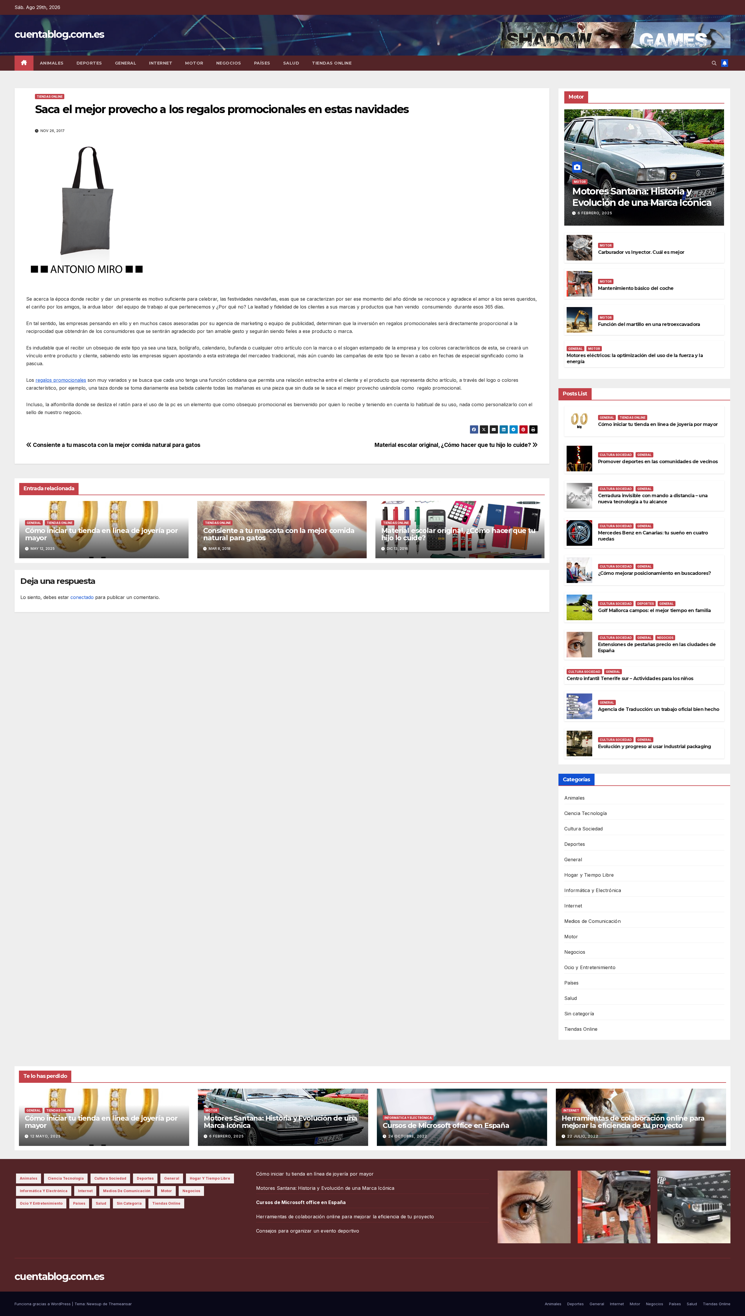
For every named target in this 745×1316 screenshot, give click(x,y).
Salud (291, 63)
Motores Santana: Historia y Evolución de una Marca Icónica (641, 197)
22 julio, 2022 (582, 1136)
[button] (714, 63)
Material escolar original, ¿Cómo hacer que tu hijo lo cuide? (453, 444)
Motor (194, 63)
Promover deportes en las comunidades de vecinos (658, 461)
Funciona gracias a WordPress (43, 1303)
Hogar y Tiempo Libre (589, 875)
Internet (160, 63)
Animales (52, 63)
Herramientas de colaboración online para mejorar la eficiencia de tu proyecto (633, 1122)
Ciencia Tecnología (585, 813)
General (125, 63)
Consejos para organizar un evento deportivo (307, 1231)
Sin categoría (579, 1014)
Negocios (228, 63)
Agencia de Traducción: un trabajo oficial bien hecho (658, 709)
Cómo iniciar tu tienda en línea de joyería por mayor (101, 534)
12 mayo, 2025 (45, 1136)
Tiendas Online (332, 63)
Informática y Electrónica (592, 890)
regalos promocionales (61, 380)
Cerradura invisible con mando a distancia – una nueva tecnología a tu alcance (652, 498)
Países (262, 63)
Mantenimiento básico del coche (636, 288)
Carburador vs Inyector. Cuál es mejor (641, 252)
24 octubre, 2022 (407, 1136)
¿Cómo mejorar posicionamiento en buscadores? (654, 573)
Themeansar (120, 1303)
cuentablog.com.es (59, 34)
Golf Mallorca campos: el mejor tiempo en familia (654, 610)
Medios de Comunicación (592, 921)
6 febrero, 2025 (595, 213)
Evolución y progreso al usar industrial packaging (654, 746)
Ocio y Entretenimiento (589, 967)
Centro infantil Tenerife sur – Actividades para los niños (630, 678)
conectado (82, 597)
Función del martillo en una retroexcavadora (649, 324)
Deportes (89, 63)
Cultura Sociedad (616, 455)
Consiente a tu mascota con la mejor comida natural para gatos (116, 444)
